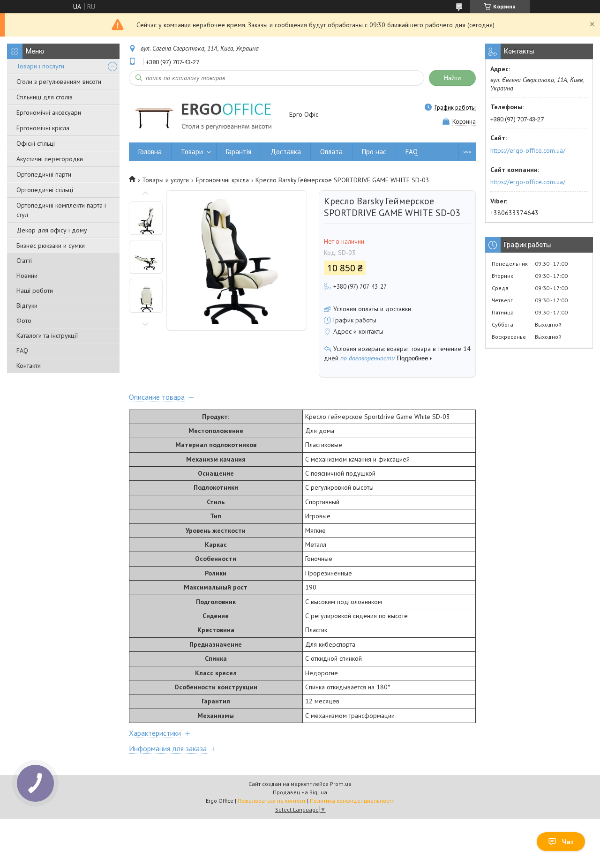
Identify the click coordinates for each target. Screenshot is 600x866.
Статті (24, 260)
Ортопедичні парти (43, 174)
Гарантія (238, 151)
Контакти (28, 365)
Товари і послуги (40, 66)
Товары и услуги (165, 180)
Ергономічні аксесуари (48, 112)
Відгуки (27, 305)
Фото (23, 320)
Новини (27, 275)
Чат (568, 841)
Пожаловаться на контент (272, 800)
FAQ (22, 350)
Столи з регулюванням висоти (58, 81)
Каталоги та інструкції (47, 335)
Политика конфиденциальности (352, 800)
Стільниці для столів (44, 97)
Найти (452, 78)
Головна (150, 151)
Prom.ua (341, 783)
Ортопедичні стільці (44, 190)
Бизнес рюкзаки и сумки (50, 245)
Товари (192, 151)
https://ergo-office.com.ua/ (527, 150)
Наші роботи (34, 290)
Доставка (285, 151)
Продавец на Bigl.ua (300, 792)
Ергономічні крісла (42, 128)
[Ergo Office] (204, 115)
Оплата (331, 151)
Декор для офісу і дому (51, 230)
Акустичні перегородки (49, 159)
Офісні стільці (35, 143)
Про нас (374, 151)
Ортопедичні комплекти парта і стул (61, 210)
